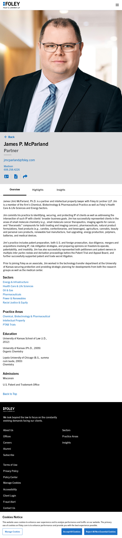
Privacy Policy (10, 470)
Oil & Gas (8, 290)
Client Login (9, 495)
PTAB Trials (9, 324)
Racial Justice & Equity (15, 302)
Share (25, 176)
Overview (15, 189)
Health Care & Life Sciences (18, 286)
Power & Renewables (14, 298)
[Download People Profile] (15, 176)
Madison (8, 166)
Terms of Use (10, 464)
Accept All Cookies (71, 531)
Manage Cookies (12, 531)
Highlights (37, 189)
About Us (8, 430)
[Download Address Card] (6, 176)
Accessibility (10, 489)
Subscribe (8, 454)
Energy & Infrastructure (15, 281)
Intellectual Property (14, 320)
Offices (7, 436)
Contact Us (9, 507)
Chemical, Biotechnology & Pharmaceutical (26, 316)
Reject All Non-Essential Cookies (101, 531)
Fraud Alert (9, 501)
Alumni (7, 448)
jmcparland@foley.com (19, 160)
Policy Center (10, 477)
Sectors (66, 430)
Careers (7, 442)
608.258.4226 (10, 169)
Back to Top (10, 394)
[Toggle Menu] (117, 5)
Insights (61, 189)
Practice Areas (70, 436)
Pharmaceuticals (12, 294)
